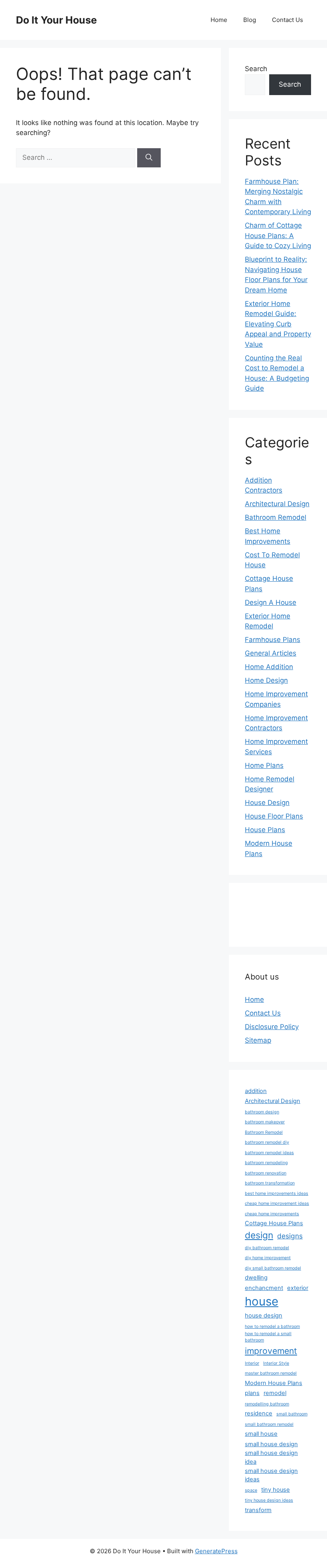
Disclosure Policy (272, 1027)
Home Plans (264, 765)
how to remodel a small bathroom (268, 1337)
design (259, 1235)
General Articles (270, 653)
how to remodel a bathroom (272, 1326)
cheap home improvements (272, 1213)
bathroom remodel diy (267, 1142)
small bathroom (291, 1414)
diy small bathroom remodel (273, 1268)
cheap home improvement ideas (277, 1203)
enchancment (264, 1288)
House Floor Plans (274, 816)
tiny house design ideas (269, 1500)
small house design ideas (271, 1475)
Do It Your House (56, 20)
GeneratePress (216, 1551)
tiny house (275, 1489)
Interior (252, 1363)
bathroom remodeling (266, 1162)
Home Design (266, 680)
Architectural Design (277, 504)
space (251, 1490)
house (261, 1301)
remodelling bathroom (267, 1404)
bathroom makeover (265, 1122)
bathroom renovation (265, 1173)
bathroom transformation (270, 1183)
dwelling (256, 1277)
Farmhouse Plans (272, 640)
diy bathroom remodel (267, 1247)
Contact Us (287, 20)
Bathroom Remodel (275, 517)
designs (290, 1236)
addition (256, 1091)
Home (219, 20)
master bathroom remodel (271, 1373)
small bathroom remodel (269, 1424)
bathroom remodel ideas (269, 1152)
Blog (249, 20)
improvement (271, 1350)
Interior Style (276, 1363)
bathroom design (262, 1112)
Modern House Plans (273, 1383)
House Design (267, 803)
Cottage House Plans (274, 1223)
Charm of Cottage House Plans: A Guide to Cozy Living (278, 235)
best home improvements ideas (276, 1193)
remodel (275, 1393)
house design (263, 1315)
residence (258, 1413)
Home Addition (269, 667)
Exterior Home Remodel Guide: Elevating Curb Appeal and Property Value (278, 324)
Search (256, 69)
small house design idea (271, 1457)
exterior (297, 1288)
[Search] (149, 157)
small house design (271, 1444)
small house (261, 1433)
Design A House (270, 602)
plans (252, 1393)
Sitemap (258, 1040)
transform (258, 1510)
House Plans (265, 830)
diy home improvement (268, 1257)
